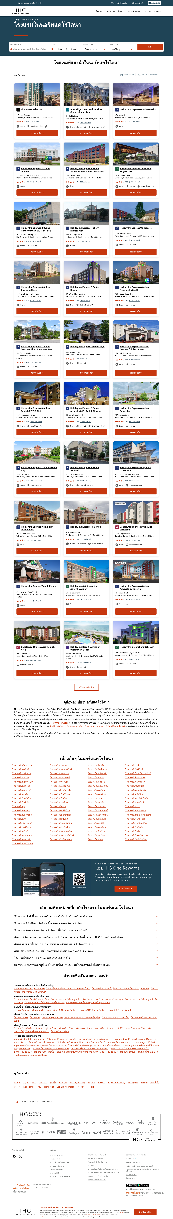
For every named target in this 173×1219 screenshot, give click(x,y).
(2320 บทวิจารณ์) (135, 481)
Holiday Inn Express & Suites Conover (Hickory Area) (134, 347)
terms (122, 1212)
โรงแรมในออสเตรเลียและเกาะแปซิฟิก (87, 1028)
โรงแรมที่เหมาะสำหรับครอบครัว (29, 1010)
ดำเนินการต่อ (145, 1212)
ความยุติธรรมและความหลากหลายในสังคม (103, 1172)
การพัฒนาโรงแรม (57, 1166)
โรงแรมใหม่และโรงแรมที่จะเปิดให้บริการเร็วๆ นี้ (68, 988)
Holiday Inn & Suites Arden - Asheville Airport (84, 587)
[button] (154, 3)
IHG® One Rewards (153, 11)
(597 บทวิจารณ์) (35, 660)
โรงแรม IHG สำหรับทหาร (97, 1162)
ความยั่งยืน (92, 1165)
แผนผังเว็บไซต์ (131, 1174)
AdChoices (130, 1158)
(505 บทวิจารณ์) (85, 182)
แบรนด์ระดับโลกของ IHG (59, 1162)
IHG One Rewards (59, 723)
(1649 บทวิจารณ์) (134, 659)
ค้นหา (150, 47)
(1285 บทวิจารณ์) (134, 360)
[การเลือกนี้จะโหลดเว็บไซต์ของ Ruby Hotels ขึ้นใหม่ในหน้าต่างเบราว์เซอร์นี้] (140, 1122)
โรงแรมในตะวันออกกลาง (37, 1031)
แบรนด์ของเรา (134, 11)
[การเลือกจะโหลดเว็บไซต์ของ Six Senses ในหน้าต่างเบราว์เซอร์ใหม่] (20, 1122)
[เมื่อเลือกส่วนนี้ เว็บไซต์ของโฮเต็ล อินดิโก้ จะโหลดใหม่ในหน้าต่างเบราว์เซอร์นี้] (104, 1122)
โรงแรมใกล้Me (21, 1017)
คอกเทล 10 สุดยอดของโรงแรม (93, 1039)
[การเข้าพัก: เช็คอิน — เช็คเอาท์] (65, 49)
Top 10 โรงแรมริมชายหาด (41, 1042)
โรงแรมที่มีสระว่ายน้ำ (102, 988)
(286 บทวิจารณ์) (85, 300)
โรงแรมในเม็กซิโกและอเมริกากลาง (123, 1028)
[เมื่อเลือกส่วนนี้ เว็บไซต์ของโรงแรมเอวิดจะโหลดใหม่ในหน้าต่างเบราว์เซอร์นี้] (97, 1132)
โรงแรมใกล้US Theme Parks (90, 1010)
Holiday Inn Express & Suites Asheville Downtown (134, 587)
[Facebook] (15, 1156)
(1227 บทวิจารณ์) (35, 241)
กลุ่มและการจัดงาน (115, 11)
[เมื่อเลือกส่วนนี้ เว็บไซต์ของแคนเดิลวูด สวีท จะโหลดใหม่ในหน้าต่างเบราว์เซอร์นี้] (151, 1132)
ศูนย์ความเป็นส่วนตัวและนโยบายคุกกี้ (139, 1166)
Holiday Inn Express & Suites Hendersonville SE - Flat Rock (36, 229)
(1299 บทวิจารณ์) (85, 241)
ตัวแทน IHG (54, 1173)
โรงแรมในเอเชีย (60, 1028)
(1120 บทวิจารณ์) (85, 599)
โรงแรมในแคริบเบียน (24, 1028)
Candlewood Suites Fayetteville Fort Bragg (136, 528)
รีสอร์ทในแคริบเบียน (39, 999)
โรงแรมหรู (35, 1017)
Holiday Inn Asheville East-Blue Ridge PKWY (135, 170)
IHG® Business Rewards (97, 1155)
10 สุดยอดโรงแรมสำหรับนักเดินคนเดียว (89, 1048)
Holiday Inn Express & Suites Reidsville (134, 409)
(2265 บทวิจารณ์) (85, 421)
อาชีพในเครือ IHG (56, 1155)
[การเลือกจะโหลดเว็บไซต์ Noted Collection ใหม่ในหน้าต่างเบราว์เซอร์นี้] (118, 1122)
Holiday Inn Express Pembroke (85, 527)
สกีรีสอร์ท (145, 988)
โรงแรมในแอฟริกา (60, 1031)
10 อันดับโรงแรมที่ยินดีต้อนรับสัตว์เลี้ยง (51, 1048)
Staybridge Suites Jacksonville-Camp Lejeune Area (86, 110)
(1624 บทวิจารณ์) (85, 481)
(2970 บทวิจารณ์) (134, 182)
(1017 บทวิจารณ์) (35, 601)
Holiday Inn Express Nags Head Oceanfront (135, 469)
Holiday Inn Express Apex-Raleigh (87, 346)
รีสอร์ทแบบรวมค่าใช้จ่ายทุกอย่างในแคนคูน (103, 999)
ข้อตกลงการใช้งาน (133, 1162)
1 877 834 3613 (40, 1187)
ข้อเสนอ (99, 11)
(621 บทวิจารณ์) (35, 540)
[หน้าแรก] (17, 1102)
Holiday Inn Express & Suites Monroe (35, 170)
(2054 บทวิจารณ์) (36, 481)
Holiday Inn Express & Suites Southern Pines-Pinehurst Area (36, 347)
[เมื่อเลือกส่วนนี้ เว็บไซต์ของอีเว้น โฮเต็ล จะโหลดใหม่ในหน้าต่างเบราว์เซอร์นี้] (48, 1132)
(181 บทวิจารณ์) (35, 122)
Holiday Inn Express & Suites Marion (138, 109)
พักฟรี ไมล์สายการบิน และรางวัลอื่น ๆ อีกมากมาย (72, 726)
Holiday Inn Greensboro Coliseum (137, 647)
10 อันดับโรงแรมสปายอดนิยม (121, 1052)
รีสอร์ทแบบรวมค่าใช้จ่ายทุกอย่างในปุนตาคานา (88, 1002)
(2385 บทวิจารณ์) (36, 421)
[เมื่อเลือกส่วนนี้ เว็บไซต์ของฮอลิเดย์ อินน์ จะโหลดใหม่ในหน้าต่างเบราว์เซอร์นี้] (74, 1132)
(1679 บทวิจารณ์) (35, 300)
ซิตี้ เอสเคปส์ (39, 988)
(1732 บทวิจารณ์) (35, 182)
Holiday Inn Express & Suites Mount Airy (39, 469)
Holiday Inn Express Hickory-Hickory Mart (85, 229)
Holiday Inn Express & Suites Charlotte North (35, 288)
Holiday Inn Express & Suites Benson (84, 288)
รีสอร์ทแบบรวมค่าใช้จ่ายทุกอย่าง (65, 999)
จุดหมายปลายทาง (16, 45)
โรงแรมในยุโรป (43, 1028)
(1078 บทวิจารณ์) (134, 300)
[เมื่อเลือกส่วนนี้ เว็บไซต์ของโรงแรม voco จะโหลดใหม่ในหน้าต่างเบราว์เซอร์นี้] (130, 1122)
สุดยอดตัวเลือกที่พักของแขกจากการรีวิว (32, 1039)
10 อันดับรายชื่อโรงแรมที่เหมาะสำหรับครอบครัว (79, 1042)
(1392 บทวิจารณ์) (36, 362)
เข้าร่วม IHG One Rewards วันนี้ (110, 726)
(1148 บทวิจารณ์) (134, 240)
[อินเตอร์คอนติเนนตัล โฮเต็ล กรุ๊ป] (21, 11)
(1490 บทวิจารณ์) (135, 540)
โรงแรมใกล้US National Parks (60, 1010)
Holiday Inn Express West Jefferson (38, 586)
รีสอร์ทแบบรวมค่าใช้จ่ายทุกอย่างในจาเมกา (44, 1002)
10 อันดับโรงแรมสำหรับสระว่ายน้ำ (38, 1052)
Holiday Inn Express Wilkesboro (136, 228)
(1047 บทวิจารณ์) (85, 359)
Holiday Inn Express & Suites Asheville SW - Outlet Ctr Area (85, 409)
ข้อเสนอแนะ (130, 1178)
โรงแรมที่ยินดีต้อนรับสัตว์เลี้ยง (115, 1017)
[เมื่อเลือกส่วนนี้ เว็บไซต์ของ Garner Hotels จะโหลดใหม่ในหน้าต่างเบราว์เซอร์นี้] (86, 1132)
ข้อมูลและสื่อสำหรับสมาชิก (98, 1176)
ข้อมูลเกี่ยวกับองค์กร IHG (97, 1179)
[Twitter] (20, 1156)
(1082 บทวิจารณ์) (85, 539)
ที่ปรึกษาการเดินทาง (95, 1158)
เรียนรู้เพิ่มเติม (133, 1192)
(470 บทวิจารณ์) (134, 122)
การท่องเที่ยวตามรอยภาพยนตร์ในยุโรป (82, 1017)
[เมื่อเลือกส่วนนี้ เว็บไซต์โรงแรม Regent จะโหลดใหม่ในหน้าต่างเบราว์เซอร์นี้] (33, 1122)
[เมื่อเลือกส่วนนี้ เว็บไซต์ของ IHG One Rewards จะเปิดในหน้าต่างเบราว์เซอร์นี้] (143, 1139)
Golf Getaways (40, 992)
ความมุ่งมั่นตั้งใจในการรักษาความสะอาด (103, 1169)
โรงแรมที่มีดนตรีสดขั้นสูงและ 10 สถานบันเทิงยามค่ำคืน (94, 1045)
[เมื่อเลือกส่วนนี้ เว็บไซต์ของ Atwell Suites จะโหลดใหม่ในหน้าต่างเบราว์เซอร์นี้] (108, 1132)
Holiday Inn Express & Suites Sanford (84, 469)
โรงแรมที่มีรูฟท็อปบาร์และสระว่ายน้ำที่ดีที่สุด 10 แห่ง (81, 1052)
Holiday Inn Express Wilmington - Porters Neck (37, 528)
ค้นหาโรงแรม (55, 1159)
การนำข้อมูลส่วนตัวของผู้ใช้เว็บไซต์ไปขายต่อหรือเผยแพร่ (142, 1170)
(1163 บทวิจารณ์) (134, 599)
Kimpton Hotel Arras (31, 109)
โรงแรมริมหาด (21, 999)
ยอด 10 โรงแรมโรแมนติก (64, 1039)
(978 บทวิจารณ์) (134, 421)
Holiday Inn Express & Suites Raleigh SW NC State (35, 409)
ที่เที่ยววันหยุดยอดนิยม (52, 1017)
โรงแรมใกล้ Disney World (118, 1010)
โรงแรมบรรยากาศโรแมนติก (126, 988)
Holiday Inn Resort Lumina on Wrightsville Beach (85, 648)
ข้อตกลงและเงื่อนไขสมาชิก (136, 1155)
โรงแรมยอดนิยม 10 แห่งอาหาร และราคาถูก (124, 1042)
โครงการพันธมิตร (56, 1169)
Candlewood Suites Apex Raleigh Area (38, 648)
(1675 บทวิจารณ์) (85, 123)
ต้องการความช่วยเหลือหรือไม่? (30, 3)
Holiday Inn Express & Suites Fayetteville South (134, 288)
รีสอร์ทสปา (27, 992)
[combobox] (30, 49)
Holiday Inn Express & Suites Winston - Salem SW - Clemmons (87, 170)
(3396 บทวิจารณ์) (85, 663)
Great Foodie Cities (23, 988)
